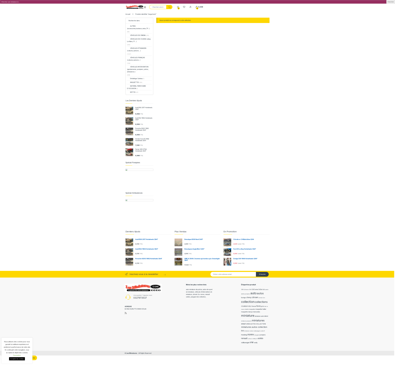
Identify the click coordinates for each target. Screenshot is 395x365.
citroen (255, 297)
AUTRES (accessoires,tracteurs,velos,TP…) (138, 27)
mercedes (256, 312)
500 (263, 289)
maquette (252, 309)
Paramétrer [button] (17, 355)
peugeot (256, 335)
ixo (266, 306)
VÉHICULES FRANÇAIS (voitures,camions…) (136, 59)
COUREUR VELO (246, 306)
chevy (248, 297)
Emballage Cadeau (137, 78)
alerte (266, 289)
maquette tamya (246, 312)
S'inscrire (262, 274)
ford (258, 306)
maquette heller (260, 309)
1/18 (242, 289)
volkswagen (245, 343)
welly (255, 342)
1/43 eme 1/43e (257, 289)
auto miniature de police (194, 289)
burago (243, 297)
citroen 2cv (262, 297)
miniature (247, 315)
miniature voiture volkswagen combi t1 (254, 331)
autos (260, 293)
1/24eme (246, 289)
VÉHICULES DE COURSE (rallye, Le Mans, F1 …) (139, 40)
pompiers (263, 335)
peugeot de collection (198, 297)
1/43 (250, 289)
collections (261, 301)
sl (256, 338)
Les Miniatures (131, 353)
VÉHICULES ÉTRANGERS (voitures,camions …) (136, 49)
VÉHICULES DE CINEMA (139, 35)
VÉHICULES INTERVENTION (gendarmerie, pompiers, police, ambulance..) (138, 69)
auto (253, 293)
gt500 (262, 306)
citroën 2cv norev (198, 294)
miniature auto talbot (261, 316)
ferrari (254, 306)
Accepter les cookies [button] (17, 359)
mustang (244, 335)
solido (260, 338)
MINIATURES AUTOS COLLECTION (253, 324)
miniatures (258, 320)
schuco (250, 338)
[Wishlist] (184, 7)
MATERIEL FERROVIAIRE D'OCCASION (136, 87)
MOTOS (134, 92)
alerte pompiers (245, 294)
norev (250, 334)
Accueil (127, 14)
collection (247, 302)
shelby (254, 338)
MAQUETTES (136, 82)
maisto (247, 309)
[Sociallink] (126, 313)
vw (252, 342)
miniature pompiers (246, 321)
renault (244, 338)
